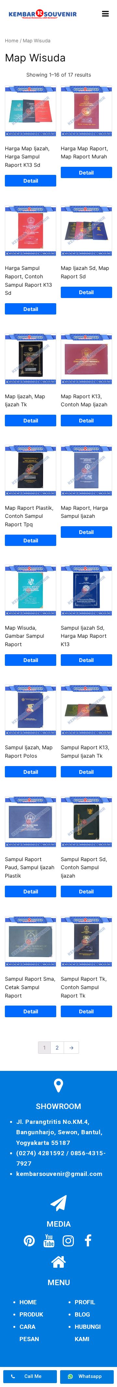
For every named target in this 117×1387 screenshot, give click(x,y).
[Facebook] (87, 1240)
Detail (30, 180)
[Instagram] (68, 1240)
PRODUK (31, 1314)
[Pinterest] (29, 1240)
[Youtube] (48, 1240)
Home (12, 41)
